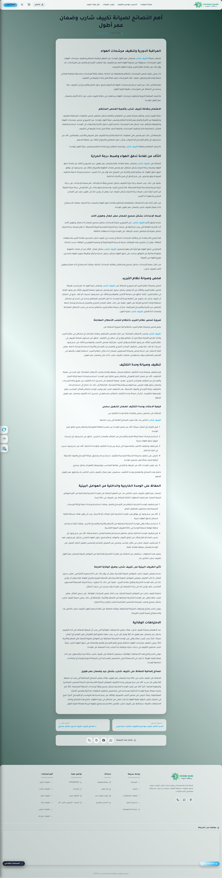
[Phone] (177, 799)
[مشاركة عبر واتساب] (111, 740)
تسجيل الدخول (131, 803)
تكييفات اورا (45, 803)
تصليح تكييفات (102, 33)
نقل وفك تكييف (93, 5)
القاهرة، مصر (74, 796)
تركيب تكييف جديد (101, 796)
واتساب (76, 789)
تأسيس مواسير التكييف (127, 5)
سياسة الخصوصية (130, 809)
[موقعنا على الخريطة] (96, 740)
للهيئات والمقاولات (130, 796)
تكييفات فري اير (44, 816)
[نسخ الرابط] (89, 740)
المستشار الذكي (208, 864)
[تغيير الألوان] (4, 439)
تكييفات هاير (45, 796)
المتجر (135, 789)
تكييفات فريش (44, 809)
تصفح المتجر (10, 5)
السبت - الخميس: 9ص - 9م (68, 803)
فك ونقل (104, 789)
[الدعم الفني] (4, 430)
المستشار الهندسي (12, 863)
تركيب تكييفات (108, 5)
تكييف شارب (141, 59)
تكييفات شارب (44, 789)
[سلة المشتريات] (29, 5)
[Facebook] (190, 799)
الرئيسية (134, 782)
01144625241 (74, 782)
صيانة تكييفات (146, 5)
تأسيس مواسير (102, 803)
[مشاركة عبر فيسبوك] (104, 740)
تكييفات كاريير (45, 782)
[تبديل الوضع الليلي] (22, 4)
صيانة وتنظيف (102, 782)
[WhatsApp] (184, 799)
